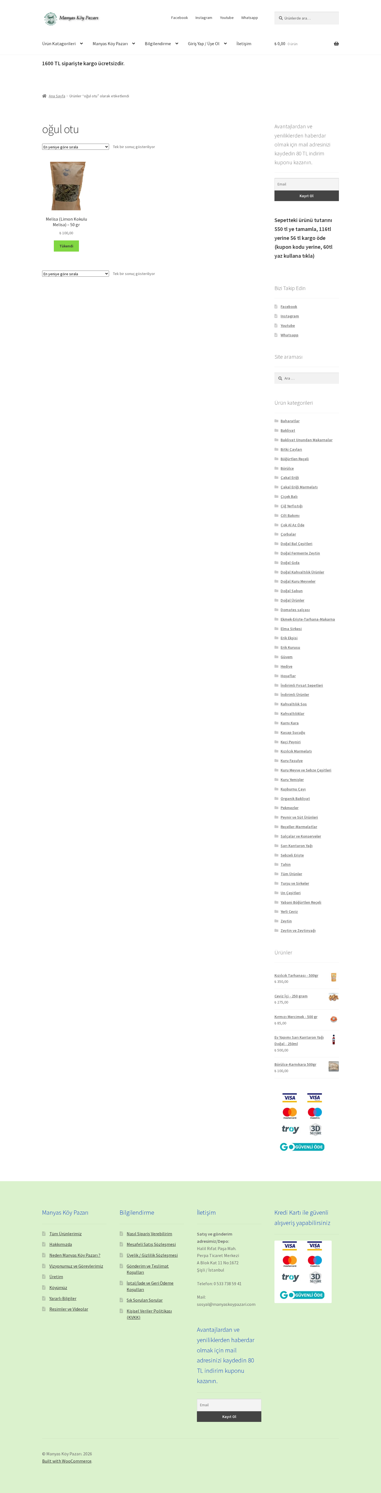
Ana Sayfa (57, 95)
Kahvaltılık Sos (294, 703)
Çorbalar (288, 534)
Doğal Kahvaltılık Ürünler (302, 572)
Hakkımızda (60, 1244)
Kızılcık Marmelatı (296, 751)
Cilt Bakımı (290, 515)
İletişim (244, 43)
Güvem (287, 656)
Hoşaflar (288, 675)
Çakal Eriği (290, 477)
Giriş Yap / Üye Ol (204, 43)
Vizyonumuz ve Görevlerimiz (76, 1266)
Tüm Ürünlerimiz (65, 1233)
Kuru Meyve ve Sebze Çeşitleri (306, 770)
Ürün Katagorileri (59, 43)
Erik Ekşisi (289, 637)
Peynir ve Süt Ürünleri (299, 817)
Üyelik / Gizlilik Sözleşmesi (152, 1255)
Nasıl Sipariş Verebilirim (149, 1233)
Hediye (286, 666)
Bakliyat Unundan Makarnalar (306, 439)
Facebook (179, 17)
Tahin (286, 864)
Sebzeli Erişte (292, 855)
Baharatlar (290, 420)
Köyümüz (58, 1287)
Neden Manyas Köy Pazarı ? (74, 1255)
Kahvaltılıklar (292, 713)
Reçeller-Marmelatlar (299, 826)
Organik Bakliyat (295, 798)
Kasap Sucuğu (293, 732)
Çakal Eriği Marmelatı (299, 486)
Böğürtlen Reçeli (295, 458)
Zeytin (286, 920)
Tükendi (66, 246)
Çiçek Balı (289, 496)
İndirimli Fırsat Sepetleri (302, 685)
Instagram (204, 17)
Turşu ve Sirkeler (295, 883)
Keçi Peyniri (291, 741)
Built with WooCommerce (66, 1461)
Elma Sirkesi (291, 628)
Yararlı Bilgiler (62, 1298)
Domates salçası (295, 609)
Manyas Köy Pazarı (110, 43)
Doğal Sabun (292, 590)
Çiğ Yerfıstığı (292, 505)
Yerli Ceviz (289, 911)
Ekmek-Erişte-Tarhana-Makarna (308, 619)
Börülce (287, 468)
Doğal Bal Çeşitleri (296, 543)
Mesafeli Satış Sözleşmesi (151, 1244)
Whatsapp (249, 17)
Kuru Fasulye (292, 760)
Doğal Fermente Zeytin (300, 553)
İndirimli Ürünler (295, 694)
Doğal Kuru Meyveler (298, 581)
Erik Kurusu (290, 647)
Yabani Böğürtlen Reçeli (301, 902)
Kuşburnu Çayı (293, 789)
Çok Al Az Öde (292, 524)
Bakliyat (288, 430)
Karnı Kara (290, 722)
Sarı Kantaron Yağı (297, 845)
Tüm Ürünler (291, 873)
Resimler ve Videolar (68, 1309)
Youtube (227, 17)
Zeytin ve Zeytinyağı (298, 930)
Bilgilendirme (158, 43)
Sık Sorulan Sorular (145, 1300)
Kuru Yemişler (292, 779)
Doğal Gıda (290, 562)
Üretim (56, 1276)
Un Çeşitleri (291, 892)
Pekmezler (289, 807)
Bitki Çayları (291, 449)
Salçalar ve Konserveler (301, 836)
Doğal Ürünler (292, 600)
